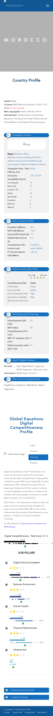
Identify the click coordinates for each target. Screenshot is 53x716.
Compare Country (19, 697)
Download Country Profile (22, 690)
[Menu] (47, 5)
